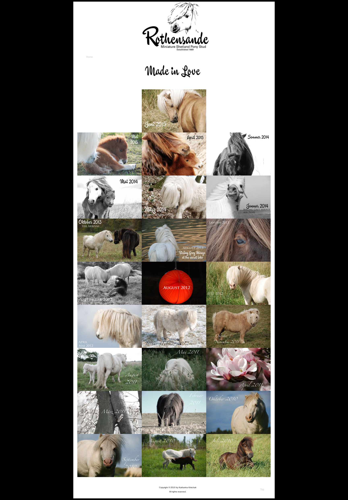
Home (89, 57)
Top (262, 489)
